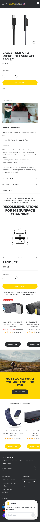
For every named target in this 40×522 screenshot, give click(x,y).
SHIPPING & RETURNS (11, 184)
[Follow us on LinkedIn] (24, 486)
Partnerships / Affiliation (7, 491)
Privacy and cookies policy (9, 485)
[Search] (7, 4)
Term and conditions (9, 480)
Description (7, 100)
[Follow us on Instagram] (29, 481)
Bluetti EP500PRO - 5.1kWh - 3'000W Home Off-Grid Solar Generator (12, 324)
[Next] (37, 48)
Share (4, 88)
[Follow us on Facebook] (24, 481)
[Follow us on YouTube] (33, 481)
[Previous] (3, 48)
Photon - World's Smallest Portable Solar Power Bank (13, 432)
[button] (26, 4)
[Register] (33, 468)
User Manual (8, 179)
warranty (7, 190)
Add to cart (20, 286)
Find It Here (20, 392)
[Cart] (36, 4)
